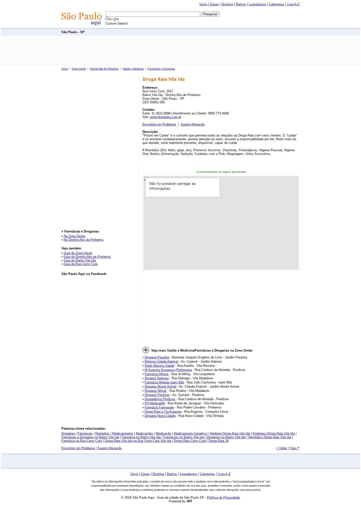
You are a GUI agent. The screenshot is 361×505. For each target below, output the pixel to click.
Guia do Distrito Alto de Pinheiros (87, 257)
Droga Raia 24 (218, 441)
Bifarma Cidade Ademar (161, 361)
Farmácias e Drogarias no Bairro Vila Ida (90, 437)
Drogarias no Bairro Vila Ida (226, 437)
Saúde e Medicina (133, 68)
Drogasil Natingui (157, 378)
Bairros (241, 4)
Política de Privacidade (223, 497)
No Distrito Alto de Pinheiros (84, 240)
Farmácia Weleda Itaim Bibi (164, 382)
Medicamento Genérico (190, 433)
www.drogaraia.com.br (165, 117)
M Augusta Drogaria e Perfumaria (168, 370)
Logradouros (257, 4)
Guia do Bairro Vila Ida (80, 260)
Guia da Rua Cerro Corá (80, 264)
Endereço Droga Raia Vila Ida (274, 433)
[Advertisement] (210, 32)
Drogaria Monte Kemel (160, 386)
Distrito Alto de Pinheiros (104, 68)
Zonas (214, 4)
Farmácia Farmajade (159, 407)
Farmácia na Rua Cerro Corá (81, 441)
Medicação (163, 433)
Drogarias (68, 433)
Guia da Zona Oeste (78, 253)
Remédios (102, 433)
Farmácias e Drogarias (161, 68)
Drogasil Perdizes (157, 395)
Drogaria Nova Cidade (160, 416)
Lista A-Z (293, 4)
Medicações (144, 433)
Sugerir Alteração (192, 124)
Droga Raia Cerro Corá (190, 441)
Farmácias (85, 433)
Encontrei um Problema (159, 124)
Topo (295, 448)
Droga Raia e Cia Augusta (163, 411)
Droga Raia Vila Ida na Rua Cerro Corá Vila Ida (138, 441)
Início (203, 4)
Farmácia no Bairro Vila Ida (141, 437)
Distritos (227, 4)
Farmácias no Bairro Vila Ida (183, 437)
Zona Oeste (79, 68)
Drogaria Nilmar (156, 391)
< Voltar (281, 448)
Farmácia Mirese (156, 374)
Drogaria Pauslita (157, 357)
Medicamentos (122, 433)
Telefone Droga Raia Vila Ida (229, 433)
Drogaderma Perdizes (160, 399)
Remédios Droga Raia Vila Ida (269, 437)
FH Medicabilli (155, 403)
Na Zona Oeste (74, 236)
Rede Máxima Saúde (159, 366)
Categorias (276, 4)
